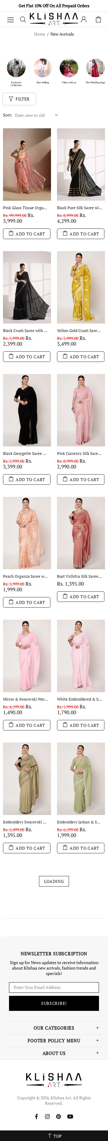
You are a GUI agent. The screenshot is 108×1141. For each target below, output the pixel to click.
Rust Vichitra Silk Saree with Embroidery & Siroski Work (79, 576)
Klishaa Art (54, 19)
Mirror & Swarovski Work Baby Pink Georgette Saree (25, 699)
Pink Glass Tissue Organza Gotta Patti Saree (25, 207)
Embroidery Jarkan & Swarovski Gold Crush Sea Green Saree (79, 822)
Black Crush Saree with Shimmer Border (25, 330)
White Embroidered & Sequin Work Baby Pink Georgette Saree (79, 699)
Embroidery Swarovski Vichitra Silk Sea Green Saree (25, 822)
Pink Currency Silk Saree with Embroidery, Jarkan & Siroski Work (79, 453)
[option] (16, 72)
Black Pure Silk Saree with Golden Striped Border (79, 207)
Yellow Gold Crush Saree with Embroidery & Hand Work (79, 330)
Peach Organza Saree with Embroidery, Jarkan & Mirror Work (25, 576)
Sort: (7, 115)
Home (39, 34)
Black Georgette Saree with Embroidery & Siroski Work (25, 453)
